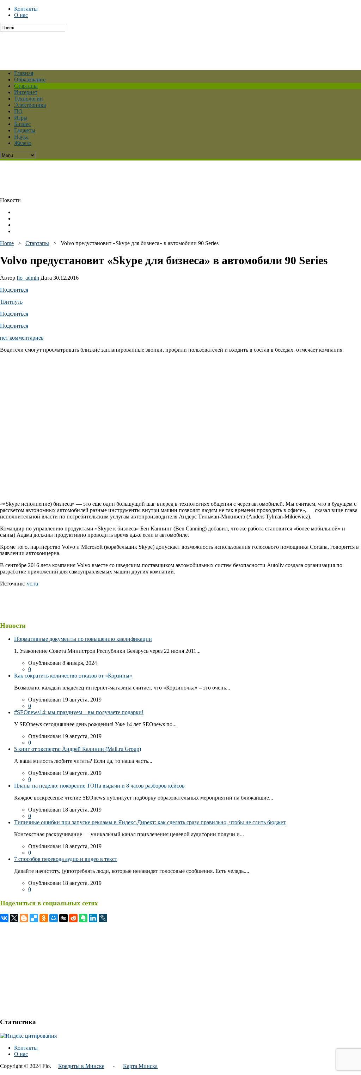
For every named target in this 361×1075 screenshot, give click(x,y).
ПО (18, 111)
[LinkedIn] (93, 918)
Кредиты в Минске (81, 1066)
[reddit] (73, 918)
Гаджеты (24, 130)
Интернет (25, 92)
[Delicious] (34, 918)
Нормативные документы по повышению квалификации (83, 639)
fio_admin (28, 278)
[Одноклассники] (43, 918)
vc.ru (32, 584)
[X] (14, 918)
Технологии (28, 99)
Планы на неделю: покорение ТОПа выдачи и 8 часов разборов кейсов (99, 786)
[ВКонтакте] (4, 918)
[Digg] (63, 918)
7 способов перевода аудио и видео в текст (65, 859)
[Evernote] (83, 918)
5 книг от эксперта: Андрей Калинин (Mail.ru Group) (77, 749)
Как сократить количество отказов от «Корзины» (73, 676)
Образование (29, 80)
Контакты (26, 9)
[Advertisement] (171, 47)
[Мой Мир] (53, 918)
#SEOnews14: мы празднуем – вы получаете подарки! (78, 712)
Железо (22, 143)
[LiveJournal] (103, 918)
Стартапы (26, 86)
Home (7, 243)
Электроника (30, 105)
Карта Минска (140, 1066)
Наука (21, 137)
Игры (20, 118)
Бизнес (22, 124)
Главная (23, 73)
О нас (21, 15)
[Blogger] (24, 918)
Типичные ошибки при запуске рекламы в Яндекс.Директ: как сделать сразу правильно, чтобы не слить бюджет (150, 822)
